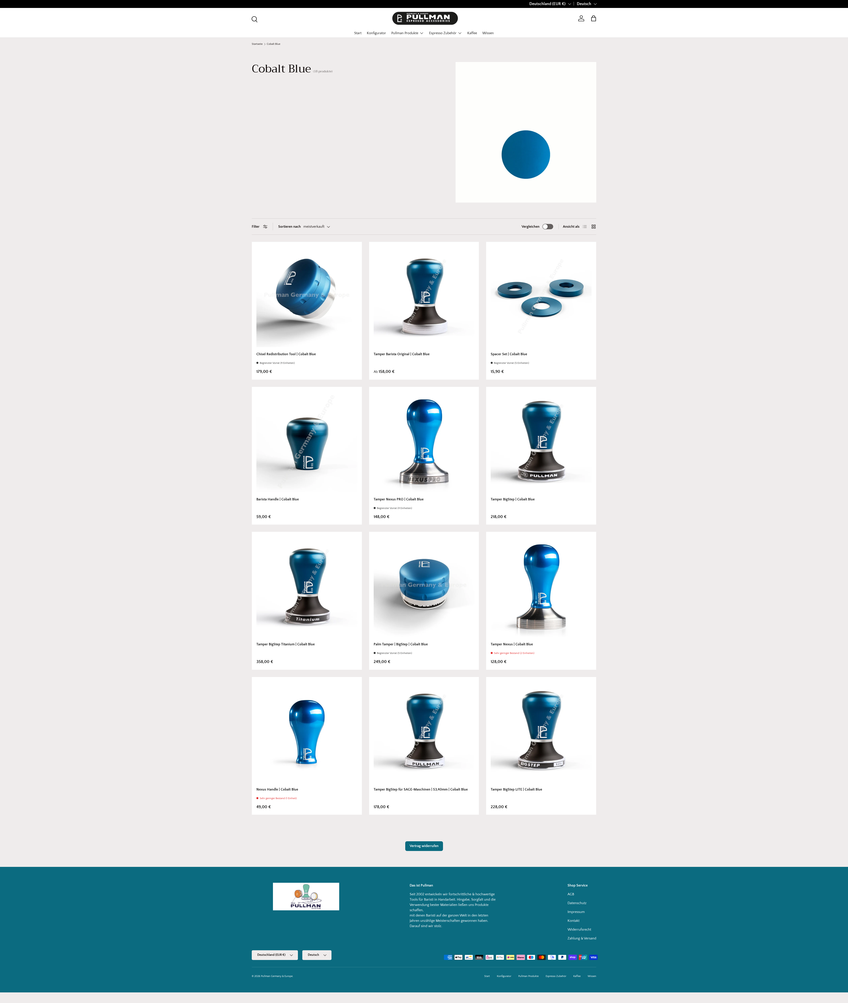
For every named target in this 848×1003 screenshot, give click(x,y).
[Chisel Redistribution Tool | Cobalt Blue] (306, 296)
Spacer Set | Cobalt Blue (509, 354)
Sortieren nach (289, 227)
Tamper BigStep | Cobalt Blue (513, 499)
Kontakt (573, 921)
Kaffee (472, 33)
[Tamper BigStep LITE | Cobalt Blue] (541, 732)
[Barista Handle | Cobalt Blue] (306, 441)
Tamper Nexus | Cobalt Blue (512, 644)
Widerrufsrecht (579, 930)
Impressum (576, 912)
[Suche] (254, 19)
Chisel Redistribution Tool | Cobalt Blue (286, 354)
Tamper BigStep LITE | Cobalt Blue (516, 789)
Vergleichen (530, 227)
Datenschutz (577, 903)
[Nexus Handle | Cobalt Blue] (306, 732)
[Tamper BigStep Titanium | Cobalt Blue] (306, 586)
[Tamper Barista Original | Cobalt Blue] (424, 296)
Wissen (488, 33)
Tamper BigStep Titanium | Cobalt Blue (285, 644)
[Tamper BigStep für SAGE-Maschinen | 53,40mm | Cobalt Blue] (424, 732)
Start (358, 33)
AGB (571, 894)
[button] (593, 18)
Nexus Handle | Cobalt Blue (277, 789)
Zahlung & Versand (582, 938)
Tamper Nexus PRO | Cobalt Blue (399, 499)
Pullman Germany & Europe (277, 976)
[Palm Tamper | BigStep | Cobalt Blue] (424, 586)
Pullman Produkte (404, 33)
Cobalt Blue (273, 44)
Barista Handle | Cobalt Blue (277, 499)
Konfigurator (376, 33)
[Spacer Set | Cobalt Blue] (541, 296)
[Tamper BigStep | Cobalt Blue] (541, 441)
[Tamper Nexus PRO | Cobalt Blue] (424, 441)
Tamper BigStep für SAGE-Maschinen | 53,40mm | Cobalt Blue (421, 789)
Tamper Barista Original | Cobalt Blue (402, 354)
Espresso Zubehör (442, 33)
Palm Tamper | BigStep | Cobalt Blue (401, 644)
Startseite (257, 44)
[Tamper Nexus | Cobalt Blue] (541, 586)
